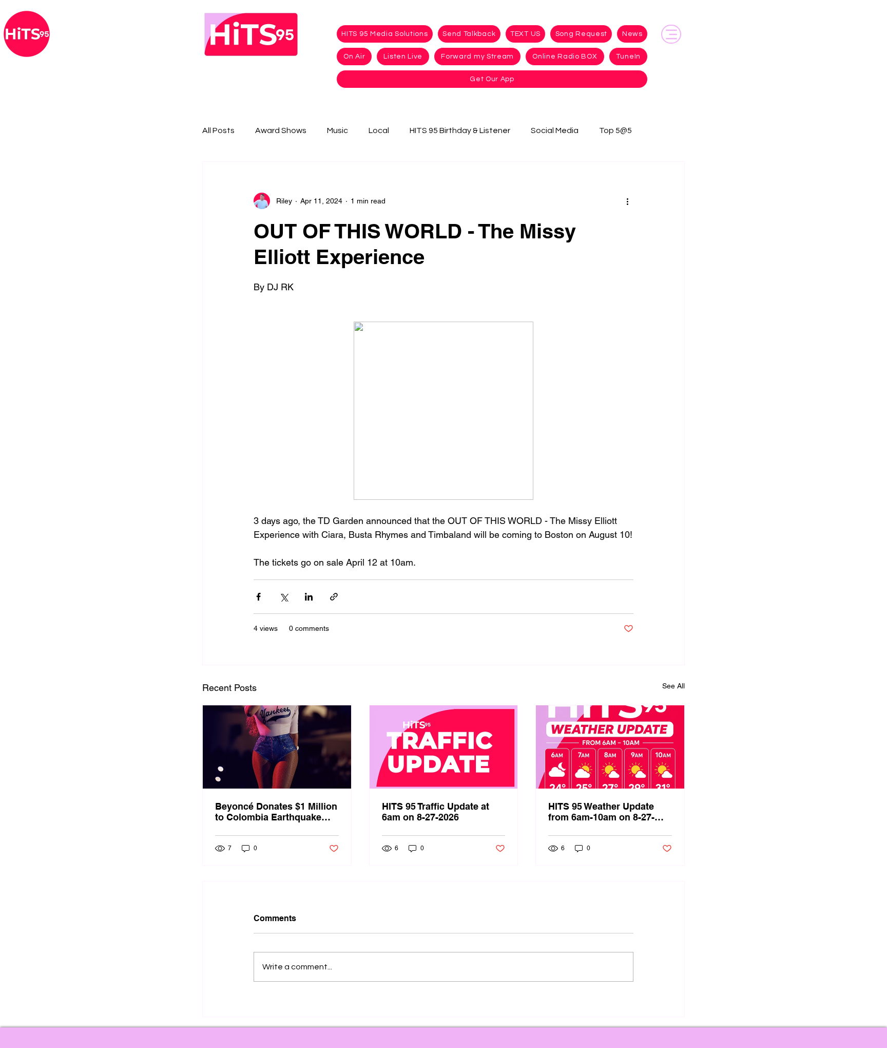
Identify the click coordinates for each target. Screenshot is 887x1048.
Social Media (555, 130)
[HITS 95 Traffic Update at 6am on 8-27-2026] (444, 747)
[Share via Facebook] (258, 597)
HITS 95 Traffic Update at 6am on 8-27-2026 (435, 811)
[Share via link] (334, 597)
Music (337, 130)
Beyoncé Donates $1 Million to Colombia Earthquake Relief (276, 811)
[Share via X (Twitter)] (283, 597)
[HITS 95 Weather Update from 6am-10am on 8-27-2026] (610, 747)
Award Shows (280, 130)
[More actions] (627, 201)
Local (379, 130)
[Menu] (671, 34)
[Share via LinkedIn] (309, 597)
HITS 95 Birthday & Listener (460, 130)
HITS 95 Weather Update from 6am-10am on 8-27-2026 (601, 811)
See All (673, 686)
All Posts (218, 130)
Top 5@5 (615, 130)
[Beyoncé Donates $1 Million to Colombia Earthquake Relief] (277, 747)
